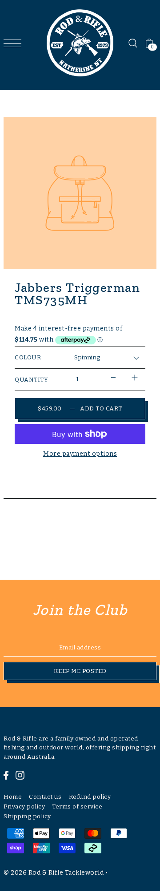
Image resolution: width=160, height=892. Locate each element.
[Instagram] (20, 774)
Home (13, 796)
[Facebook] (6, 774)
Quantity (31, 379)
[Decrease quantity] (113, 377)
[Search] (132, 43)
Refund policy (90, 796)
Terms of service (77, 806)
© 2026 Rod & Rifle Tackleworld (54, 872)
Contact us (45, 796)
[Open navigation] (15, 43)
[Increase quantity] (134, 377)
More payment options (80, 454)
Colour (28, 357)
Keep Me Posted (80, 671)
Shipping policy (27, 816)
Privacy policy (24, 806)
